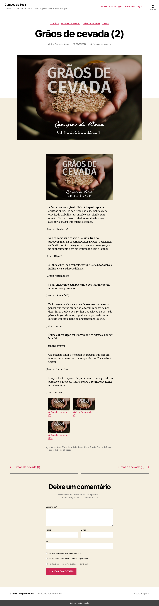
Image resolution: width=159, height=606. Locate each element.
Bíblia (64, 447)
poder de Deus (55, 450)
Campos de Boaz (15, 4)
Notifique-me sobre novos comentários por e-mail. (69, 558)
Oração (93, 447)
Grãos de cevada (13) (57, 437)
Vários (105, 23)
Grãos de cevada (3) (82, 414)
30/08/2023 (81, 44)
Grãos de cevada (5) (57, 414)
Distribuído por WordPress (49, 593)
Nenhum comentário (102, 44)
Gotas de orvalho (70, 23)
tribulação (67, 450)
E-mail (84, 530)
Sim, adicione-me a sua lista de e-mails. (64, 553)
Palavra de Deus (104, 447)
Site (47, 541)
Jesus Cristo (83, 447)
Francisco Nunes (62, 44)
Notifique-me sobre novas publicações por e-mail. (68, 564)
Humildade (72, 447)
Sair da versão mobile (79, 603)
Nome (49, 530)
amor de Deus (55, 447)
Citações (54, 23)
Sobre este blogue (133, 6)
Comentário (51, 507)
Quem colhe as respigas (110, 6)
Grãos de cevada (91, 23)
